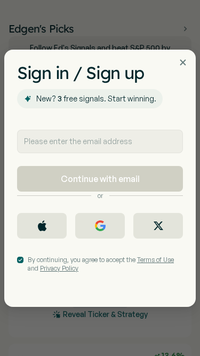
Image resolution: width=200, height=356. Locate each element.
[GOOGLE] (100, 226)
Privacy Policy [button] (59, 268)
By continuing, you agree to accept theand (101, 264)
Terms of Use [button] (155, 260)
